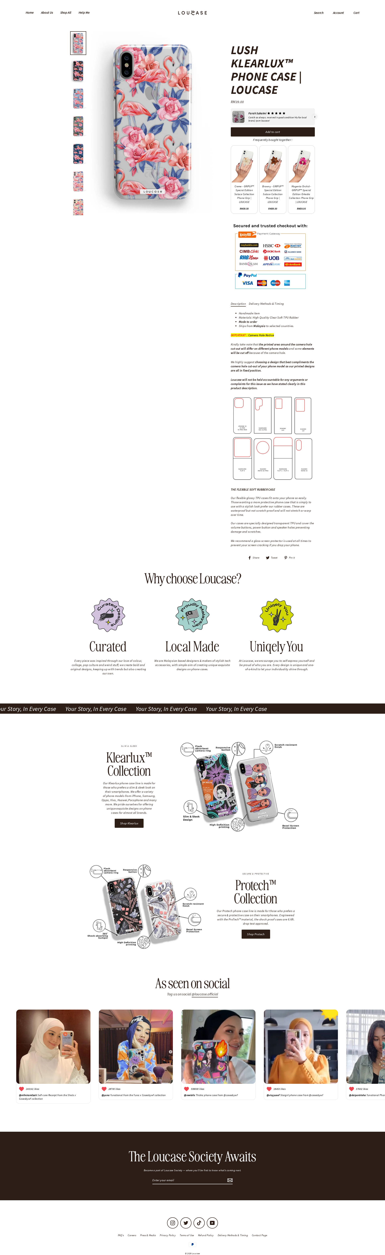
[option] (152, 122)
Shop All (65, 12)
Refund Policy (206, 1235)
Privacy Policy (168, 1235)
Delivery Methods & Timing (266, 304)
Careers (132, 1235)
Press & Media (148, 1235)
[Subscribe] (229, 1180)
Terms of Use (187, 1235)
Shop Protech (256, 934)
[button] (230, 116)
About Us (47, 12)
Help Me (84, 12)
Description (238, 304)
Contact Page (259, 1235)
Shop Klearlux (129, 823)
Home (30, 12)
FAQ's (121, 1235)
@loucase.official (205, 994)
